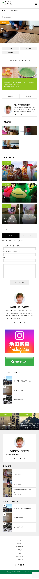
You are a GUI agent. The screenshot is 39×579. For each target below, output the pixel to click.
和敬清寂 (7, 162)
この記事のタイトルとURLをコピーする (19, 60)
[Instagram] (21, 114)
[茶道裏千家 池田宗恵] (7, 3)
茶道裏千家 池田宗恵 (19, 307)
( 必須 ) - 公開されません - (12, 251)
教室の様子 (4, 22)
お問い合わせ (19, 556)
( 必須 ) (11, 245)
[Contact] (24, 114)
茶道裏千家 (19, 546)
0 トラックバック (28, 236)
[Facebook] (18, 114)
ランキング (19, 553)
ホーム (19, 540)
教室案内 (19, 543)
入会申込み (19, 559)
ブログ (19, 550)
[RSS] (24, 565)
